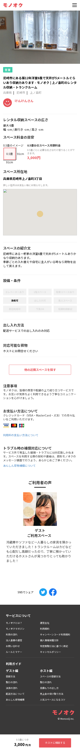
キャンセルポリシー (50, 651)
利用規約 (44, 628)
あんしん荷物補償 (15, 699)
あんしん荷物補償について (19, 465)
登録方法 (10, 676)
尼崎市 (21, 92)
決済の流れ (11, 688)
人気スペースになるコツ (52, 699)
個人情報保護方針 (49, 640)
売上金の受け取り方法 (51, 693)
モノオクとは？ (14, 622)
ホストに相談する (55, 742)
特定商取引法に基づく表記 (54, 646)
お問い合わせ (13, 646)
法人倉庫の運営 (14, 640)
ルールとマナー (14, 651)
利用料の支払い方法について (20, 435)
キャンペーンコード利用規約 (55, 634)
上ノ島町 (36, 92)
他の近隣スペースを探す (40, 370)
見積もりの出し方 (49, 688)
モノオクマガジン (15, 628)
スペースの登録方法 (50, 676)
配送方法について (15, 693)
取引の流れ (11, 682)
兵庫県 (7, 92)
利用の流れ (11, 634)
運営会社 (44, 622)
